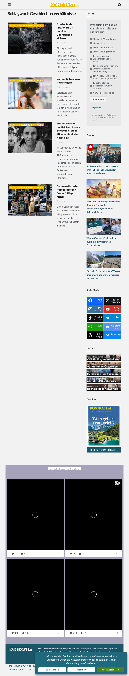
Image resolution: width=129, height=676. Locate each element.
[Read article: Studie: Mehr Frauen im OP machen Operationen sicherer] (30, 38)
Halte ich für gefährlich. (104, 51)
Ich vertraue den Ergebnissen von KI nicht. (102, 58)
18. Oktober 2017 (65, 87)
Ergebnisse (96, 107)
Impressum (14, 665)
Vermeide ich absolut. (103, 92)
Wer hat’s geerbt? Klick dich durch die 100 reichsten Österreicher (101, 241)
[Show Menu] (9, 4)
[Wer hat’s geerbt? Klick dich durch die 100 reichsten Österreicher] (104, 226)
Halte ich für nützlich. (103, 47)
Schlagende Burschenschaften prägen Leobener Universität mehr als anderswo (102, 170)
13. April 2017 (64, 201)
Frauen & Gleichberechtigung (26, 25)
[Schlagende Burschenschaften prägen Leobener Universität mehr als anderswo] (104, 153)
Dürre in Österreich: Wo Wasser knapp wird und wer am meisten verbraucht (103, 275)
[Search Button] (119, 4)
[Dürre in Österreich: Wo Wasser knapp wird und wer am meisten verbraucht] (104, 259)
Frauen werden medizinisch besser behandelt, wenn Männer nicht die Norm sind (68, 130)
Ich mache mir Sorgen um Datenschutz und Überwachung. (105, 68)
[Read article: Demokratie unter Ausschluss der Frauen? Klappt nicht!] (30, 200)
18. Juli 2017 (63, 142)
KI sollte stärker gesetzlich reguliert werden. (102, 85)
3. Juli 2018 (62, 42)
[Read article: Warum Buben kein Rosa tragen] (30, 93)
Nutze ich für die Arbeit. (104, 39)
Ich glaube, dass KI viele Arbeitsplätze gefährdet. (105, 77)
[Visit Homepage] (64, 5)
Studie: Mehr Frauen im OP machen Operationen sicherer (65, 31)
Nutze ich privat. (101, 43)
